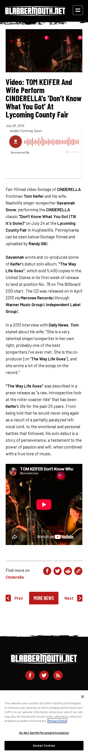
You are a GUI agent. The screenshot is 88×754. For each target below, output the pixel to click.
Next (69, 598)
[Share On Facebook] (47, 571)
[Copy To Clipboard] (78, 571)
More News (44, 598)
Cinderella (15, 577)
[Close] (83, 697)
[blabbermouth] (35, 14)
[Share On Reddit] (68, 571)
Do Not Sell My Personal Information (44, 733)
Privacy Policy (57, 721)
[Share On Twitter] (57, 571)
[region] (44, 722)
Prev (18, 598)
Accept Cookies (44, 745)
